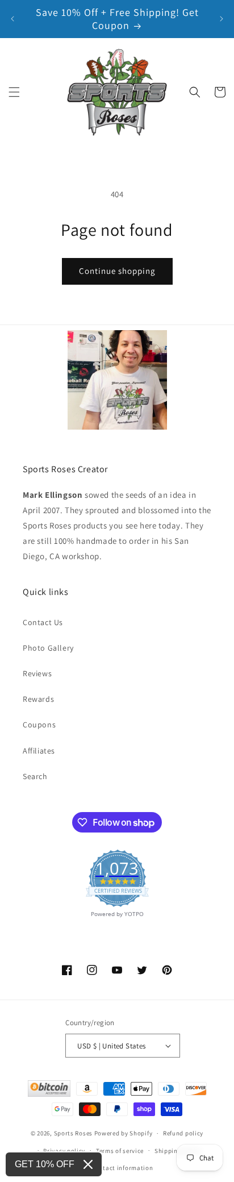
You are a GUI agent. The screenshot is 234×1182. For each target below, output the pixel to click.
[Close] (88, 1164)
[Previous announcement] (12, 18)
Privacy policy (64, 1151)
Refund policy (183, 1133)
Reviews (37, 673)
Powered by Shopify (123, 1133)
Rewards (38, 699)
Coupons (39, 724)
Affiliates (39, 751)
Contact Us (43, 622)
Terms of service (120, 1151)
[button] (14, 92)
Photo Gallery (48, 648)
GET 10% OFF (44, 1164)
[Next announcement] (221, 18)
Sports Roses (73, 1133)
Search (35, 776)
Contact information (122, 1168)
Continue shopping (117, 270)
